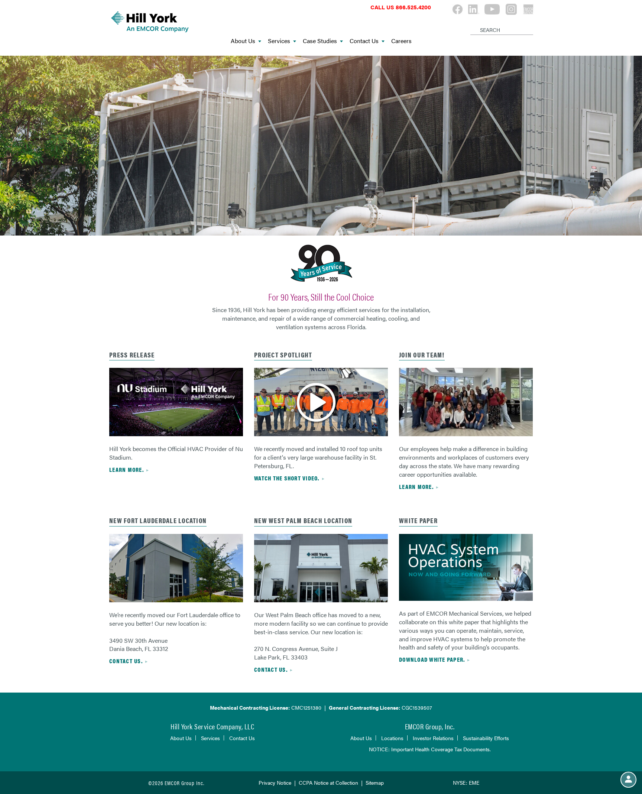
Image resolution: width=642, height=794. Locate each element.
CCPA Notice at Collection (328, 782)
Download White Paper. (432, 659)
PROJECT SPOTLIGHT (283, 354)
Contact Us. (126, 661)
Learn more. (416, 486)
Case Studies (320, 41)
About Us (243, 41)
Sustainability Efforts (486, 738)
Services (279, 41)
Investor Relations (433, 738)
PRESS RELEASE (132, 354)
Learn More (125, 469)
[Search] (471, 23)
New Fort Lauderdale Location (158, 520)
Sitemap (375, 782)
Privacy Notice (275, 782)
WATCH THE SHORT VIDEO (286, 478)
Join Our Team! (422, 354)
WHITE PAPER (418, 520)
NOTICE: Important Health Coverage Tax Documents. (430, 749)
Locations (392, 738)
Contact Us (364, 41)
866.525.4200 (413, 7)
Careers (401, 41)
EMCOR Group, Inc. (430, 726)
